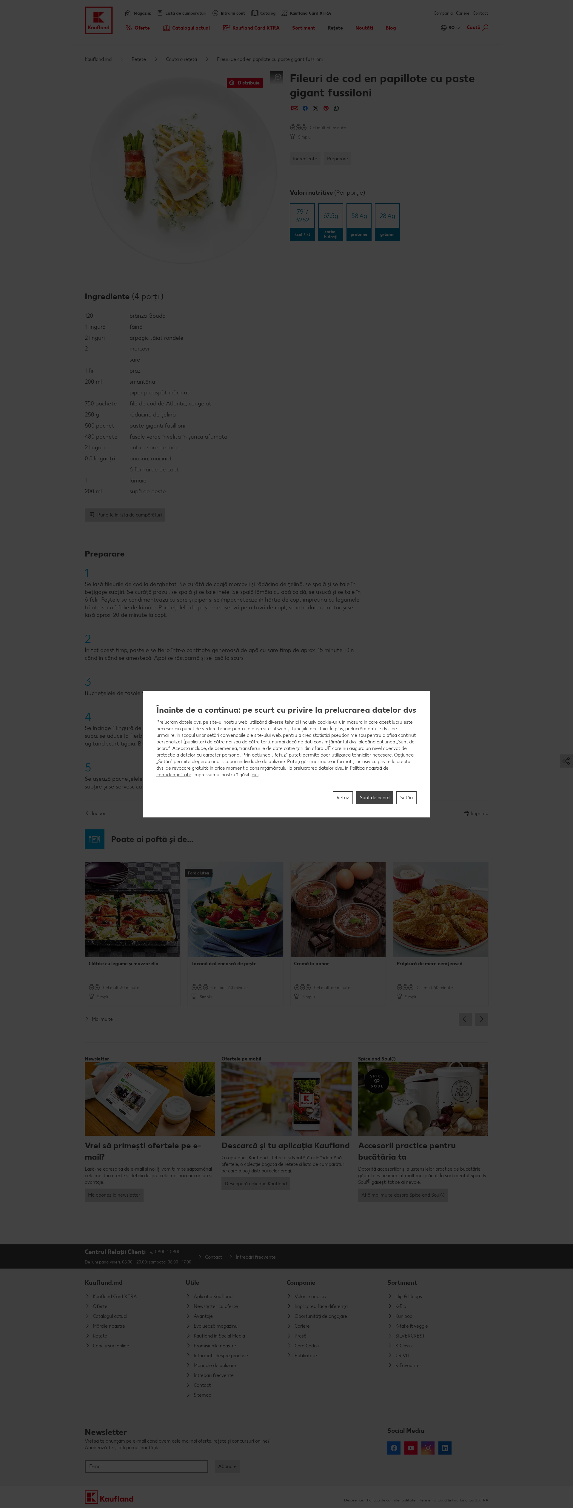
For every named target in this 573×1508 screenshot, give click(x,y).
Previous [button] (465, 1019)
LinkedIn (445, 1448)
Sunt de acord (374, 797)
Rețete (139, 59)
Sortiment (402, 1282)
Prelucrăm (167, 722)
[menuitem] (137, 27)
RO (452, 27)
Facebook (394, 1448)
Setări (406, 797)
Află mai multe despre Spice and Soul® (403, 1195)
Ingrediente (305, 159)
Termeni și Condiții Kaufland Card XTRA (454, 1500)
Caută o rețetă (181, 59)
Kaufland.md (98, 59)
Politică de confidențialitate (391, 1500)
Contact (480, 13)
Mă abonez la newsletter (114, 1195)
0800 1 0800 (168, 1252)
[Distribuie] (295, 108)
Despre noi (353, 1500)
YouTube (411, 1448)
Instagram (428, 1448)
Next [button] (481, 1019)
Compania (443, 13)
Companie (300, 1282)
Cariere (462, 13)
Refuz (343, 797)
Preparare (337, 159)
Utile (192, 1282)
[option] (132, 934)
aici (255, 774)
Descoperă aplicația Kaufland (256, 1183)
